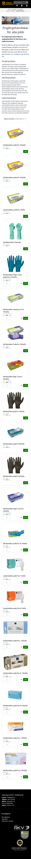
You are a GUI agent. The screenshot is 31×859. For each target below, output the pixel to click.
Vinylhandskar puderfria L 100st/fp (15, 641)
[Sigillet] (19, 847)
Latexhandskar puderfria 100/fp (14, 210)
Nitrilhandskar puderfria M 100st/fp (15, 705)
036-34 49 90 (11, 799)
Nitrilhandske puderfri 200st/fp (13, 444)
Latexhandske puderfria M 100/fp (14, 608)
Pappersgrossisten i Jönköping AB (12, 795)
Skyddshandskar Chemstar (12, 242)
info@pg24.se (11, 797)
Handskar (12, 10)
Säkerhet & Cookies (7, 821)
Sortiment (14, 9)
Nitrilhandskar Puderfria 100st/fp (14, 344)
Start (9, 9)
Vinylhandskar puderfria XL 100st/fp (15, 673)
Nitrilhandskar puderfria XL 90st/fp (15, 543)
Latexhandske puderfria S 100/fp (14, 576)
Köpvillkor (5, 819)
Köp (25, 283)
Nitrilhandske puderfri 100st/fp (13, 411)
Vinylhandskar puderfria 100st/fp (14, 145)
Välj (25, 151)
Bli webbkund (6, 817)
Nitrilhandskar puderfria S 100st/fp (15, 770)
